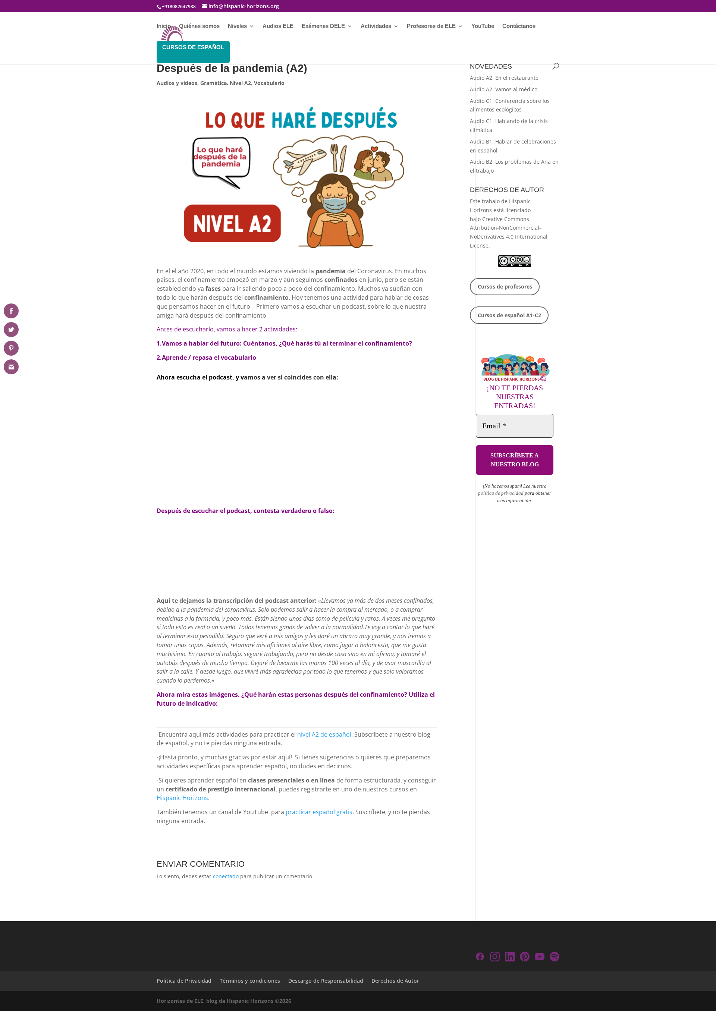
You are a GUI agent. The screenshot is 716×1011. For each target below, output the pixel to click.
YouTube (482, 26)
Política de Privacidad (184, 980)
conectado (226, 876)
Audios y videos (177, 82)
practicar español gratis (319, 812)
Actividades (376, 26)
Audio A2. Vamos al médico (503, 89)
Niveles (237, 26)
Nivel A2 (240, 82)
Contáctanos (519, 26)
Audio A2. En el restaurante (504, 77)
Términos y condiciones (250, 980)
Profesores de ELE (431, 26)
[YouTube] (539, 958)
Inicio (164, 26)
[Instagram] (495, 958)
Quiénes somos (199, 26)
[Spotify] (554, 958)
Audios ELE (278, 26)
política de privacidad (501, 493)
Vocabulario (269, 82)
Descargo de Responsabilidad (325, 980)
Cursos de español (193, 47)
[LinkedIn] (510, 958)
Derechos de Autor (395, 980)
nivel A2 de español (324, 734)
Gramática (213, 82)
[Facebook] (480, 958)
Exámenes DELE (323, 26)
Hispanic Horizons (182, 798)
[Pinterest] (525, 958)
